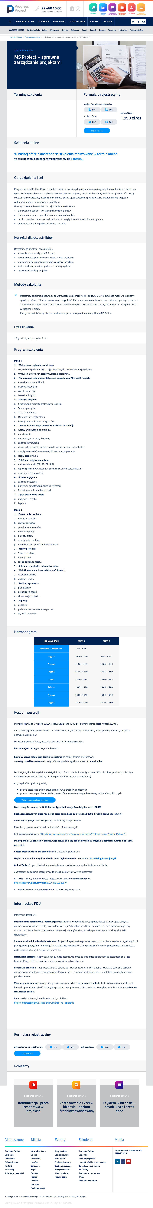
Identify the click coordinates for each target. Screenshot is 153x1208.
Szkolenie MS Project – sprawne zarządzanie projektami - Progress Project (53, 1196)
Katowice (123, 29)
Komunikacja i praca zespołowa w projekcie (33, 1106)
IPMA (81, 1176)
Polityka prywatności (14, 1173)
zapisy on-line (97, 130)
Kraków (65, 29)
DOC (111, 109)
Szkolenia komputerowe (89, 1173)
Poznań (102, 29)
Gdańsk (93, 29)
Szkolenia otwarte (32, 37)
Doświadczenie (77, 21)
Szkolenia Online (25, 21)
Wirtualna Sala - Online (37, 29)
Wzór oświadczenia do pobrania (35, 799)
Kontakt (94, 21)
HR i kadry (83, 1169)
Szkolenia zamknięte (88, 1180)
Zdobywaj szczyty (63, 1162)
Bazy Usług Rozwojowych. (104, 858)
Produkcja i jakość (87, 1158)
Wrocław (112, 29)
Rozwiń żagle (61, 1176)
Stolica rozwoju (62, 1154)
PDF (94, 109)
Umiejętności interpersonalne (92, 1162)
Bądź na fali (60, 1158)
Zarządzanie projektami (89, 1166)
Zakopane (75, 29)
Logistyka (83, 1154)
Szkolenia (43, 21)
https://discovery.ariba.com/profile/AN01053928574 (40, 883)
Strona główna (15, 37)
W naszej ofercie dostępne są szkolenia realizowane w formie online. (66, 153)
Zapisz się (107, 21)
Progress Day (61, 1151)
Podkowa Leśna (136, 29)
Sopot (84, 29)
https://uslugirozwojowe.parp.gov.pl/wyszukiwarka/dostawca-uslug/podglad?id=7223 (83, 834)
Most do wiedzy (62, 1173)
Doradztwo (59, 21)
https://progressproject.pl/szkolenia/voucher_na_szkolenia (44, 1002)
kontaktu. (77, 158)
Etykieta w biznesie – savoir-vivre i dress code (119, 1106)
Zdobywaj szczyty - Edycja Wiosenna (63, 1167)
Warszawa (54, 29)
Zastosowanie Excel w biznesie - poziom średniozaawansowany (77, 1106)
